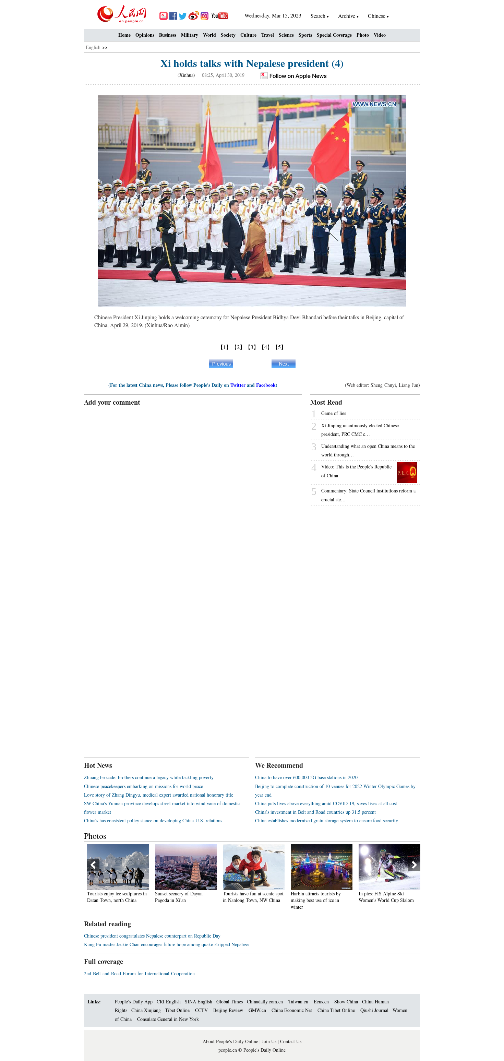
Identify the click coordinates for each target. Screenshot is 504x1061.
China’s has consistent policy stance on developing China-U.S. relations (153, 820)
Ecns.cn (321, 1001)
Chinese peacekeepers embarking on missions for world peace (143, 786)
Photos (95, 835)
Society (228, 34)
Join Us (270, 1041)
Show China (346, 1001)
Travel (267, 34)
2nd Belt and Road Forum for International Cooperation (139, 973)
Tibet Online (177, 1010)
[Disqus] (193, 493)
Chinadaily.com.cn (265, 1001)
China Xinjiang (146, 1010)
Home (124, 34)
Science (286, 34)
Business (167, 34)
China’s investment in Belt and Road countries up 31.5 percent (315, 812)
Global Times (229, 1001)
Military (189, 34)
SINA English (198, 1001)
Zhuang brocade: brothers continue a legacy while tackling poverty (149, 777)
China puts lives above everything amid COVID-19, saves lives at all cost (326, 803)
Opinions (144, 34)
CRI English (169, 1001)
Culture (248, 34)
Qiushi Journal (374, 1010)
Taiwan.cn (298, 1001)
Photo (363, 34)
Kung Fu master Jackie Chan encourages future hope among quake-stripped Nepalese (166, 944)
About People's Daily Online (230, 1041)
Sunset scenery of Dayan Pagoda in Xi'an (179, 897)
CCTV (201, 1010)
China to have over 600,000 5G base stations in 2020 (306, 777)
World (209, 34)
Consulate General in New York (168, 1019)
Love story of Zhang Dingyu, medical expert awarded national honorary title (158, 794)
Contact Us (290, 1041)
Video (380, 34)
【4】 (266, 346)
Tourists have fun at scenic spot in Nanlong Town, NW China (253, 897)
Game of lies (333, 413)
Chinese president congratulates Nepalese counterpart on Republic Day (152, 935)
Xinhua (186, 75)
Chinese (376, 15)
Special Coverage (334, 34)
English (93, 47)
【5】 (279, 346)
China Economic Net (292, 1010)
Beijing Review (228, 1010)
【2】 (238, 346)
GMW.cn (258, 1010)
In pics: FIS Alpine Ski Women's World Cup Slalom (386, 897)
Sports (305, 34)
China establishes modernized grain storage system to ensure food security (326, 820)
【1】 (224, 346)
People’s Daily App (134, 1001)
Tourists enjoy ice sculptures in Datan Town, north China (117, 897)
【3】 (252, 346)
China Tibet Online (336, 1010)
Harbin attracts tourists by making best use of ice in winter (316, 900)
